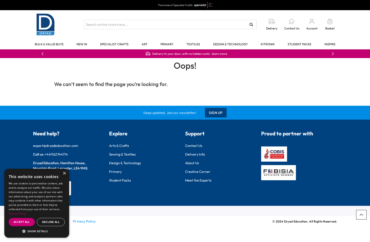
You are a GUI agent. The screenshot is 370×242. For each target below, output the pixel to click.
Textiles (193, 44)
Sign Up (216, 112)
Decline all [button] (51, 222)
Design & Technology (230, 44)
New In (81, 44)
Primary (166, 44)
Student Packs (299, 44)
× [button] (64, 173)
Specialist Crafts (114, 44)
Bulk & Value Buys (49, 44)
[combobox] (170, 24)
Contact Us (193, 145)
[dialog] (36, 203)
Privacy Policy (84, 221)
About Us (192, 163)
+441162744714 (56, 154)
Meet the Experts (198, 180)
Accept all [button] (22, 222)
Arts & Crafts (119, 145)
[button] (37, 231)
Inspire (329, 44)
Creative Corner (197, 171)
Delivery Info (195, 154)
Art (145, 44)
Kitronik (268, 44)
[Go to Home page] (45, 24)
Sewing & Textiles (122, 154)
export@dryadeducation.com (55, 145)
